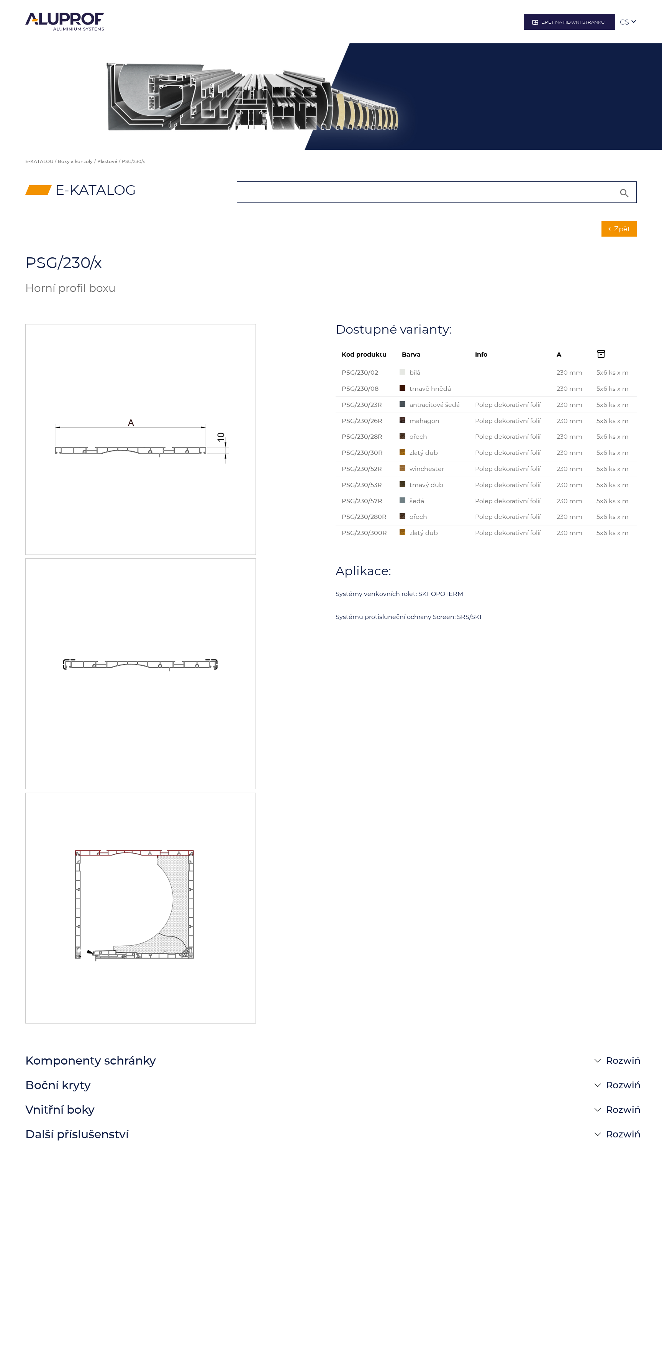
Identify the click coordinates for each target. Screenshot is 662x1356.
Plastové (107, 161)
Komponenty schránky (90, 1060)
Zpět (618, 229)
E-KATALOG (39, 161)
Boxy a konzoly (75, 161)
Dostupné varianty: (394, 329)
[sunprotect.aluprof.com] (64, 22)
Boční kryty (58, 1085)
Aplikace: (363, 571)
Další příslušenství (77, 1134)
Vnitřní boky (60, 1110)
